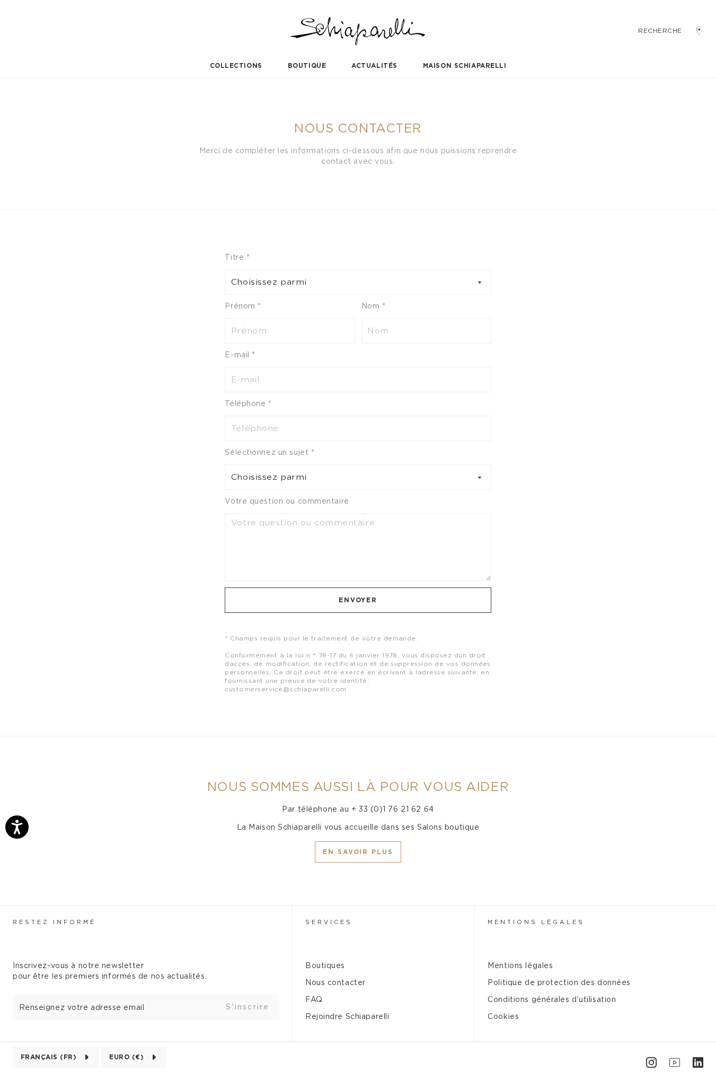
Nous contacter (335, 983)
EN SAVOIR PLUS (358, 852)
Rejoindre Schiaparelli (347, 1017)
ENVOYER (358, 600)
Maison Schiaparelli (465, 66)
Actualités (374, 66)
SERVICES (328, 922)
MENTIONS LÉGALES (536, 922)
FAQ (314, 1000)
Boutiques (325, 966)
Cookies (503, 1017)
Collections (236, 66)
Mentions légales (520, 966)
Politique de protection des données (559, 983)
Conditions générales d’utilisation (552, 1000)
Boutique (307, 66)
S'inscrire (247, 1007)
